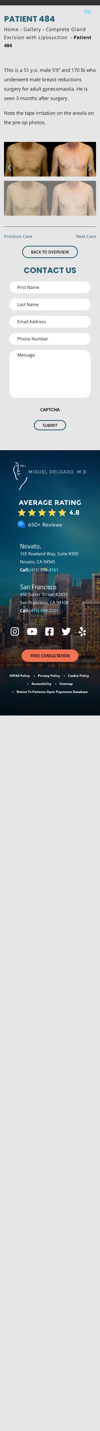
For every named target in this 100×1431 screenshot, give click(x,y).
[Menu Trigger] (87, 11)
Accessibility (41, 683)
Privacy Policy (49, 675)
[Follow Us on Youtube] (32, 631)
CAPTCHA (50, 410)
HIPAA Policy (20, 675)
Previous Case (18, 236)
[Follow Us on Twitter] (66, 631)
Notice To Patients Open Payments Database (52, 691)
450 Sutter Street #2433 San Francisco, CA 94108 (44, 599)
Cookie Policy (78, 675)
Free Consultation (50, 655)
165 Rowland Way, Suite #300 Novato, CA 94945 (49, 558)
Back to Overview (50, 252)
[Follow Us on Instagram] (15, 631)
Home (11, 29)
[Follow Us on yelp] (82, 631)
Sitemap (66, 683)
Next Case (86, 236)
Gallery (32, 29)
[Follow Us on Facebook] (49, 631)
